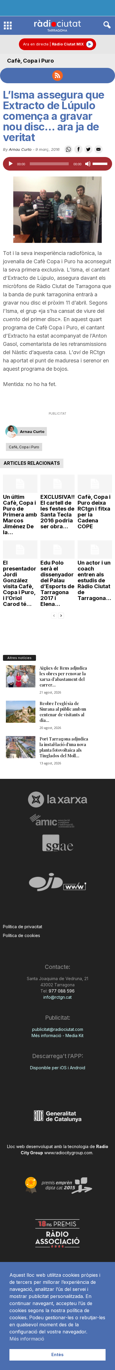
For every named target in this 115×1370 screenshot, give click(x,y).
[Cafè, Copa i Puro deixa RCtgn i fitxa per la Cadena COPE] (95, 484)
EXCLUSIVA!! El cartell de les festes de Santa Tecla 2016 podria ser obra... (57, 511)
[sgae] (57, 842)
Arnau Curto (20, 149)
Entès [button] (57, 1354)
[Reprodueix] (11, 164)
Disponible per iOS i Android (57, 1067)
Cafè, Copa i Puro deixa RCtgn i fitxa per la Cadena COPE (94, 511)
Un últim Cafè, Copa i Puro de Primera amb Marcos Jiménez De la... (20, 514)
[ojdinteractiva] (57, 884)
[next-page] (61, 615)
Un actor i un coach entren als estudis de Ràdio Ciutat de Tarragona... (94, 580)
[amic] (57, 821)
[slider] (101, 163)
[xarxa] (57, 799)
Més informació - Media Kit (57, 1035)
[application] (57, 164)
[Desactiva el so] (88, 164)
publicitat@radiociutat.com (57, 1029)
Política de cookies (21, 935)
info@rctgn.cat (57, 997)
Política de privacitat (22, 926)
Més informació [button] (26, 1339)
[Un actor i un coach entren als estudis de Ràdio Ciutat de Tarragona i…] (95, 549)
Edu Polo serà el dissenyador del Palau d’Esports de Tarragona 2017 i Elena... (57, 583)
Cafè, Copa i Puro (30, 60)
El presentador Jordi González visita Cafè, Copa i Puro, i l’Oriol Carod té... (19, 583)
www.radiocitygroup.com (68, 1152)
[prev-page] (54, 615)
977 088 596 (61, 990)
